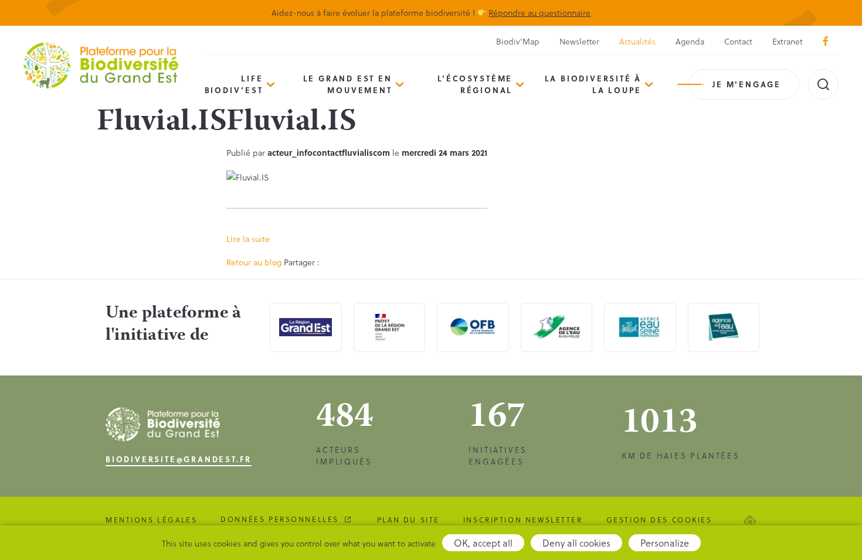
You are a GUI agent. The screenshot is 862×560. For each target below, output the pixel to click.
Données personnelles (279, 519)
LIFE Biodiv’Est (234, 84)
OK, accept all (483, 542)
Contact (738, 41)
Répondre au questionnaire (539, 12)
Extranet (787, 41)
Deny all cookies (576, 542)
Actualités (637, 41)
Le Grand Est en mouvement (347, 84)
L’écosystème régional (475, 84)
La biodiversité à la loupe (593, 84)
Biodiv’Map (517, 41)
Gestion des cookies (659, 519)
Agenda (690, 41)
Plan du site (408, 519)
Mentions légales (151, 519)
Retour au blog (253, 262)
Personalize (664, 542)
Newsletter (579, 41)
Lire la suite (248, 239)
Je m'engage (746, 84)
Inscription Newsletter (523, 519)
